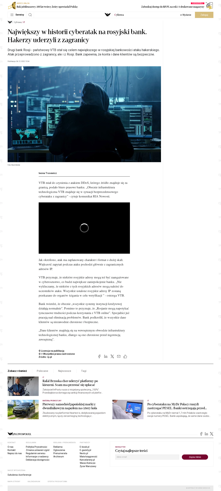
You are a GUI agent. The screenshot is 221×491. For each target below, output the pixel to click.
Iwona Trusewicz (48, 173)
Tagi (83, 370)
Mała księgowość (88, 456)
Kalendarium (34, 481)
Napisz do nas (15, 453)
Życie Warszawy (88, 466)
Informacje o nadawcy (37, 456)
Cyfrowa (17, 22)
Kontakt (12, 450)
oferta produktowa (57, 481)
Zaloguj (204, 15)
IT (24, 22)
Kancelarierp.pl (87, 460)
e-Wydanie (185, 15)
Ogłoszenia (59, 450)
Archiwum (58, 456)
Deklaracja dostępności (37, 460)
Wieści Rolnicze (87, 463)
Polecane (42, 370)
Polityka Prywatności (36, 447)
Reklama (57, 447)
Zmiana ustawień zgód (37, 450)
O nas (10, 447)
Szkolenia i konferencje (19, 475)
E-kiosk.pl (84, 447)
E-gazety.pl (85, 450)
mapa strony (14, 481)
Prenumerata (60, 453)
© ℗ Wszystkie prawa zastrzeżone (57, 354)
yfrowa (119, 14)
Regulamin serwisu (35, 453)
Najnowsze (64, 370)
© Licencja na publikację (52, 351)
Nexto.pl (84, 453)
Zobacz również (17, 370)
